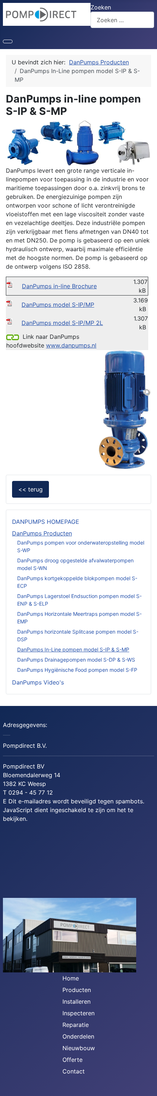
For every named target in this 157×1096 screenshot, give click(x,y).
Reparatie (75, 1024)
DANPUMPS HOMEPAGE (45, 521)
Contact (73, 1071)
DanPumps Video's (38, 682)
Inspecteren (78, 1013)
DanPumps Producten (42, 533)
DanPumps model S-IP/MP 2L (62, 322)
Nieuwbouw (78, 1048)
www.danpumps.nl (71, 345)
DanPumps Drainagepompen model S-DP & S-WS (76, 660)
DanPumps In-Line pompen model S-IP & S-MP (73, 649)
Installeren (76, 1001)
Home (70, 978)
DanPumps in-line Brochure (59, 286)
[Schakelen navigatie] (7, 41)
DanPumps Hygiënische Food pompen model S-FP (77, 670)
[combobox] (122, 20)
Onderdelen (78, 1036)
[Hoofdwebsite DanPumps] (12, 336)
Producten (76, 989)
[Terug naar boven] (148, 1087)
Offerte (72, 1059)
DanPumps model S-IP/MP (58, 304)
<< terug (30, 489)
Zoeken (101, 7)
